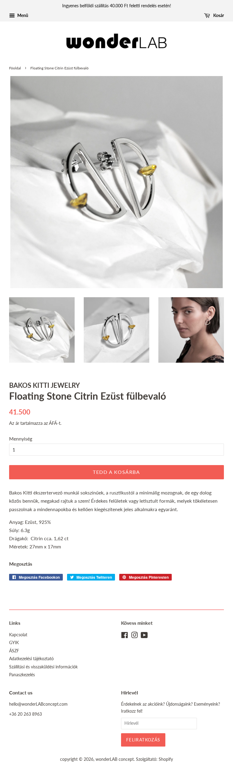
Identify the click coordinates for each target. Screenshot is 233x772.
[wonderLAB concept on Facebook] (124, 636)
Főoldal (15, 68)
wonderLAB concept (115, 759)
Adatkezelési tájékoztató (31, 658)
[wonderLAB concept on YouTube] (144, 636)
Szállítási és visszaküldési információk (43, 666)
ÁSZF (14, 650)
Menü (22, 15)
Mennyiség (20, 438)
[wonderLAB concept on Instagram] (134, 636)
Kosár (218, 15)
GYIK (14, 642)
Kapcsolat (18, 634)
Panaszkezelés (22, 674)
